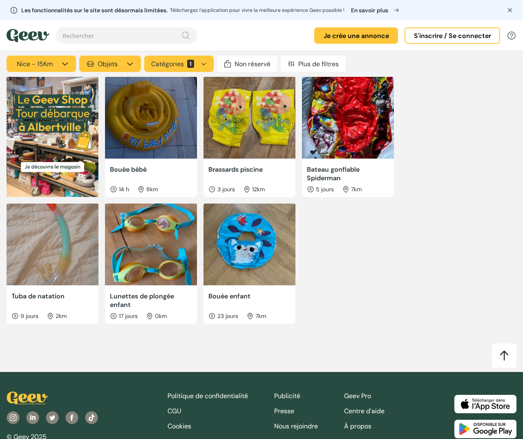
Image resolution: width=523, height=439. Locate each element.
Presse (284, 411)
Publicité (287, 396)
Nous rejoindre (296, 426)
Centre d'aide (364, 411)
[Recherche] (186, 35)
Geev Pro (357, 396)
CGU (174, 411)
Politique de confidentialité (208, 396)
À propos (357, 426)
